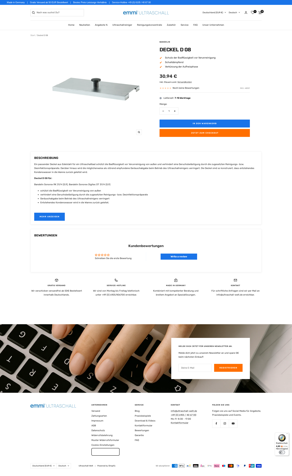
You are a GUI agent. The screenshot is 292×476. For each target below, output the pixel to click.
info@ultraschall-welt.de (184, 411)
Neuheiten (84, 25)
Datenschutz (98, 430)
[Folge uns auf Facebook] (216, 423)
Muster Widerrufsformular (105, 440)
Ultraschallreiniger (122, 25)
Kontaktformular (143, 425)
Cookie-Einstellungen (102, 445)
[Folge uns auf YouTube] (233, 423)
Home (71, 25)
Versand (95, 411)
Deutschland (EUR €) (213, 12)
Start (32, 35)
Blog (137, 411)
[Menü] (287, 434)
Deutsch (233, 12)
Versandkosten (184, 82)
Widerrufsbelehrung (102, 435)
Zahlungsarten (99, 415)
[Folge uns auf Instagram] (225, 423)
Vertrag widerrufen (105, 451)
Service (184, 25)
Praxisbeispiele (143, 415)
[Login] (246, 12)
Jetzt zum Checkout (205, 133)
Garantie (139, 435)
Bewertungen (142, 430)
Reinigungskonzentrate (149, 25)
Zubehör (171, 25)
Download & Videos (145, 420)
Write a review (179, 256)
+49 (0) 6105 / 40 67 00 (183, 415)
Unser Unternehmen (213, 25)
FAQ (195, 25)
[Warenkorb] (260, 12)
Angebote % (101, 25)
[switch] (282, 452)
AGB (93, 425)
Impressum (97, 420)
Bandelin (165, 42)
